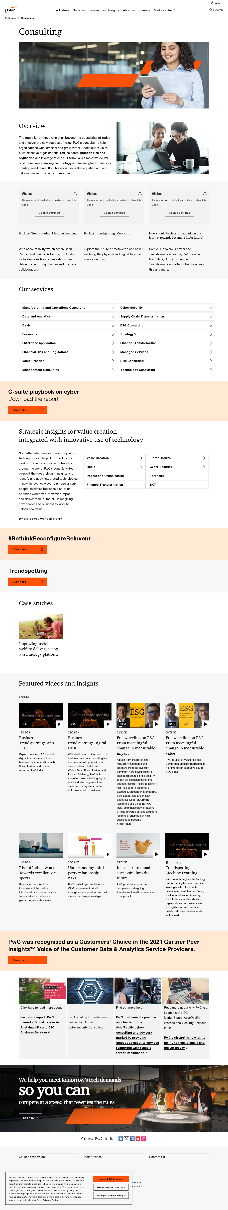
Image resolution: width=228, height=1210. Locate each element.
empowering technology (53, 163)
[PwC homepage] (11, 8)
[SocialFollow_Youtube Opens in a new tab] (138, 1139)
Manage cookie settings (111, 1195)
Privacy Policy (50, 1200)
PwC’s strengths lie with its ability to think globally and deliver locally (184, 1042)
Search (218, 10)
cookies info (21, 1197)
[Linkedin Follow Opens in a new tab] (132, 1139)
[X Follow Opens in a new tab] (126, 1139)
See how (29, 1117)
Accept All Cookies (111, 1179)
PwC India (10, 18)
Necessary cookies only (111, 1187)
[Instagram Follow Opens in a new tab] (143, 1139)
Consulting (27, 18)
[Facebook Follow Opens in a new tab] (121, 1139)
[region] (68, 1188)
